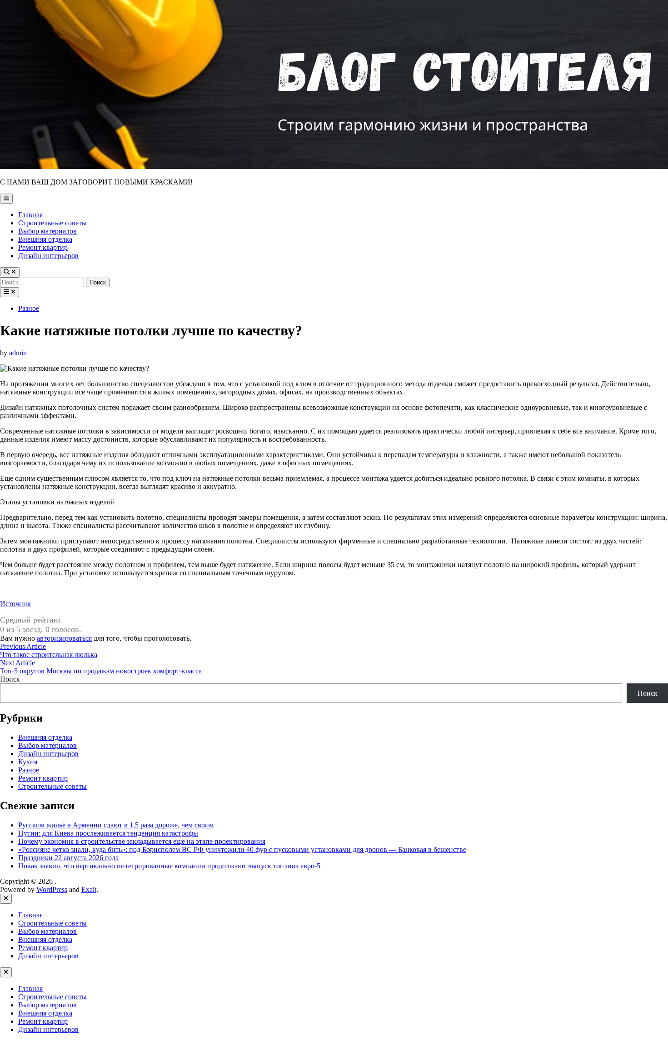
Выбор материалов (47, 231)
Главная (30, 215)
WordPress (51, 889)
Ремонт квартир (43, 247)
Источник (15, 604)
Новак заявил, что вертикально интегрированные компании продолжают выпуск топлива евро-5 (169, 866)
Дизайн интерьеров (48, 255)
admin (18, 353)
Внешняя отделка (45, 239)
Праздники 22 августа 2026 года (68, 858)
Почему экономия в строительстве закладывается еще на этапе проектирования (141, 841)
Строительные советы (52, 223)
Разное (28, 308)
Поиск (10, 679)
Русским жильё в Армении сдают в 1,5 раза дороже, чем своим (116, 825)
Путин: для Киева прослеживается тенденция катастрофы (108, 833)
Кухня (27, 762)
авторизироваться (64, 638)
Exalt (88, 889)
